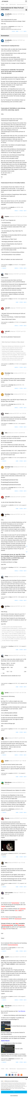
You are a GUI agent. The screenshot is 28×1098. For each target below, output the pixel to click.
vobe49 (7, 957)
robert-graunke (9, 892)
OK (13, 1091)
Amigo (6, 274)
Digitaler (7, 216)
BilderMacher (8, 782)
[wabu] (2, 433)
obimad (7, 413)
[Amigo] (2, 274)
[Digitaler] (2, 217)
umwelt (7, 760)
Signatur (4, 268)
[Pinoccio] (2, 818)
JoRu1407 (7, 308)
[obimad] (2, 414)
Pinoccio (7, 818)
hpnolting (7, 514)
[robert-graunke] (2, 893)
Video (7, 4)
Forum (2, 4)
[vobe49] (2, 957)
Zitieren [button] (21, 210)
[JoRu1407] (2, 308)
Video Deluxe (12, 4)
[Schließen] (26, 1079)
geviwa (7, 692)
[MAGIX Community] (5, 1)
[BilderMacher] (2, 783)
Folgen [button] (13, 31)
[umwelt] (2, 761)
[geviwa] (2, 693)
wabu (6, 432)
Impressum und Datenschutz (6, 1089)
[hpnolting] (2, 514)
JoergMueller (8, 14)
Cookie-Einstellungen (14, 1095)
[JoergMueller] (2, 14)
